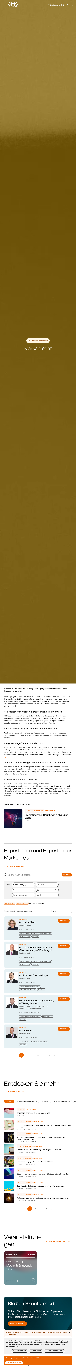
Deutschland (50, 811)
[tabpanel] (38, 1155)
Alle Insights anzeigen (16, 1092)
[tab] (9, 1101)
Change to (52, 1332)
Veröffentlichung (35, 811)
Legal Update (25, 1121)
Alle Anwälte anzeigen (14, 866)
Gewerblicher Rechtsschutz (38, 341)
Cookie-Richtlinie (12, 1346)
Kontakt (63, 921)
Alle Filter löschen (36, 903)
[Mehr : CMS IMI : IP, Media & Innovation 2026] (33, 1280)
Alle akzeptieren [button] (19, 1351)
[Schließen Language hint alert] (69, 1332)
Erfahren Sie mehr (14, 1363)
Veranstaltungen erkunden (58, 1241)
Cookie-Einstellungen (54, 1351)
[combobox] (30, 875)
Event (22, 1109)
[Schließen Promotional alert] (69, 1358)
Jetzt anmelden (17, 1324)
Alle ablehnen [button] (35, 1351)
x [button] (27, 903)
